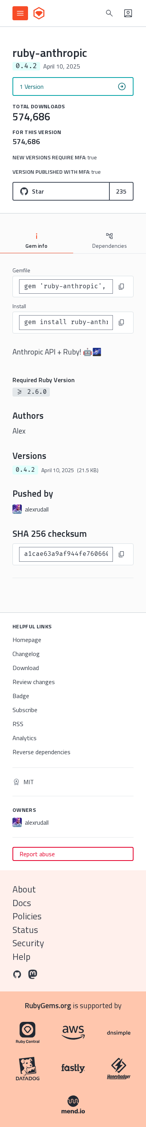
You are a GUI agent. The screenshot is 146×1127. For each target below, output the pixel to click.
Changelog (26, 653)
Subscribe (24, 709)
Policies (27, 916)
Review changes (33, 681)
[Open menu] (20, 13)
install (19, 306)
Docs (21, 903)
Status (25, 930)
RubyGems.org (48, 1005)
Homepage (26, 639)
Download (25, 667)
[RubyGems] (39, 13)
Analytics (24, 738)
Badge (20, 695)
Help (21, 956)
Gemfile (21, 270)
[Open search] (109, 13)
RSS (17, 723)
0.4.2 (25, 470)
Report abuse (37, 854)
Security (28, 943)
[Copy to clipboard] (121, 286)
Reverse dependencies (41, 752)
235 (121, 191)
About (24, 889)
